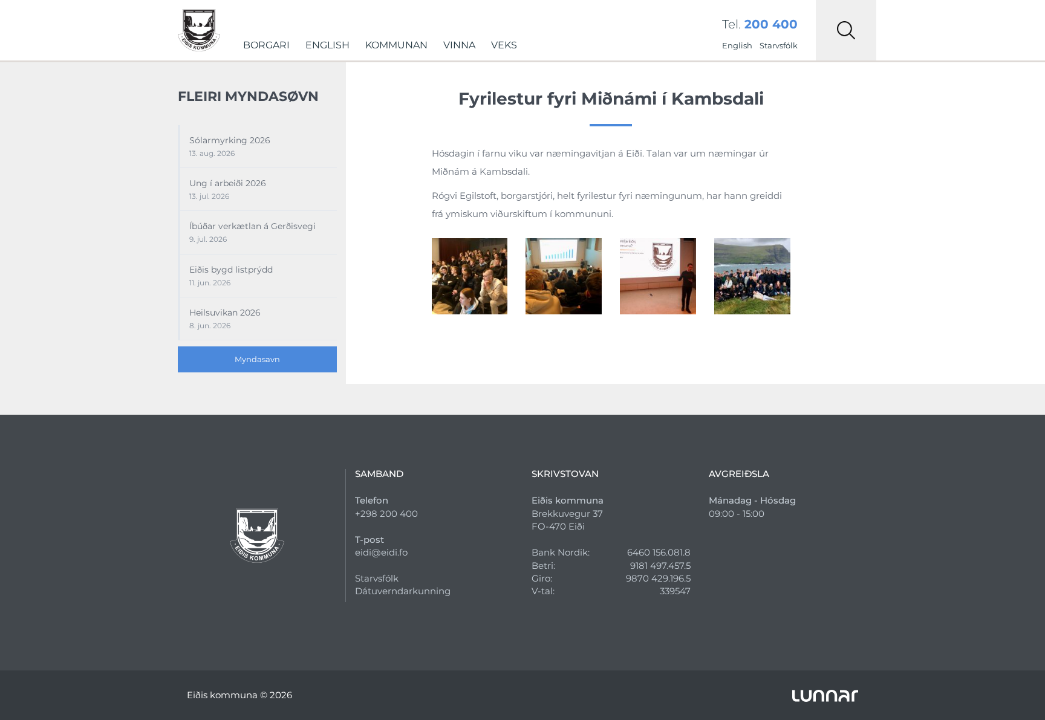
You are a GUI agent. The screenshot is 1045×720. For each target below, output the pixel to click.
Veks (504, 45)
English (327, 45)
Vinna (459, 45)
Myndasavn (257, 359)
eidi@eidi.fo (381, 552)
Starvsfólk (779, 45)
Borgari (266, 45)
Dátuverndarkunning (403, 591)
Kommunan (396, 45)
